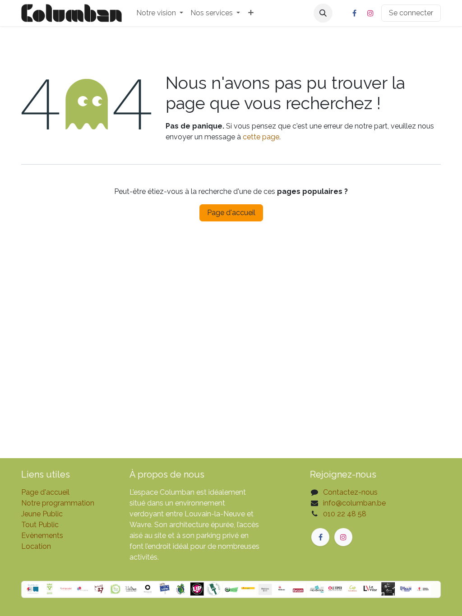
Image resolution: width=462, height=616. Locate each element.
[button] (323, 13)
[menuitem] (160, 13)
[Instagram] (370, 13)
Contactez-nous (350, 492)
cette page (261, 137)
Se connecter (411, 13)
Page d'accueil (231, 212)
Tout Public (40, 524)
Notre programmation (57, 503)
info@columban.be (354, 503)
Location (36, 546)
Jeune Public (42, 514)
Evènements (42, 535)
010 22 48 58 (344, 514)
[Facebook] (354, 13)
